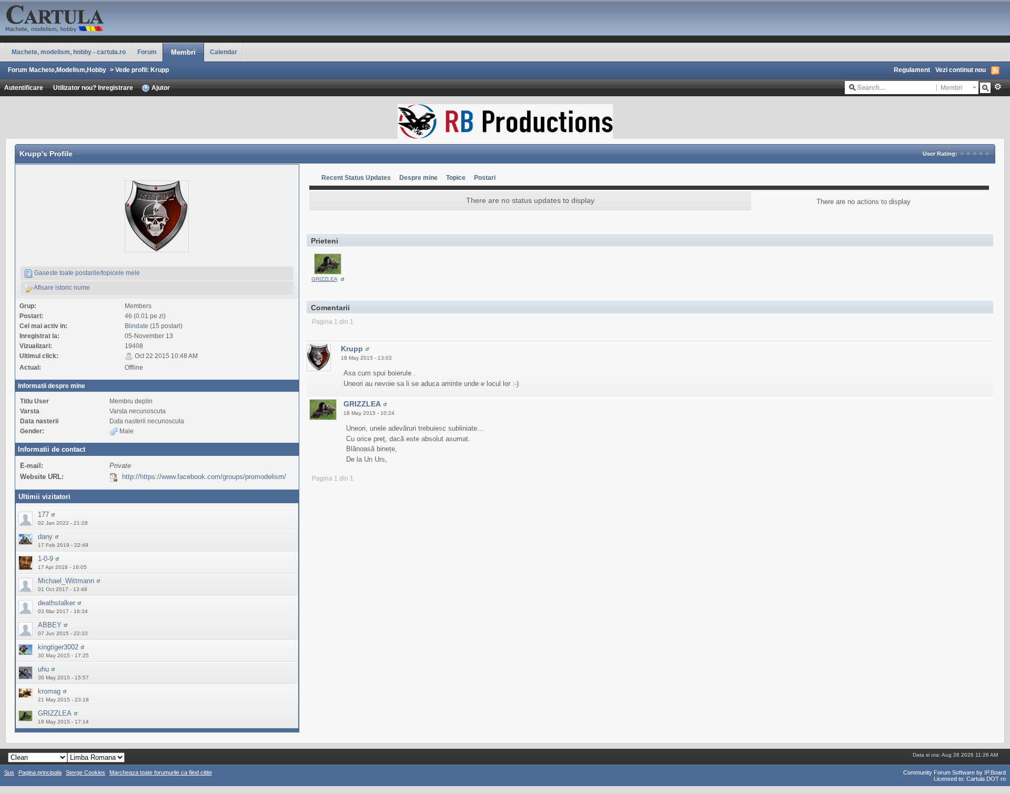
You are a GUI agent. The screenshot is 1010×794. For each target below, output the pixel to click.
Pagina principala (40, 772)
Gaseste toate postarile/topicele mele (86, 272)
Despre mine (418, 177)
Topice (456, 177)
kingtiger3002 (58, 647)
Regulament (912, 69)
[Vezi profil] (53, 514)
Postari (485, 177)
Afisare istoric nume (61, 287)
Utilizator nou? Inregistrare (93, 87)
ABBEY (50, 625)
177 (43, 514)
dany (45, 537)
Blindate (136, 325)
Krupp (352, 348)
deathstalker (56, 603)
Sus (9, 772)
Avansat (997, 87)
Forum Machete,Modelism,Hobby (57, 69)
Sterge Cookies (85, 772)
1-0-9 (45, 559)
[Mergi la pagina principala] (105, 17)
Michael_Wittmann (66, 581)
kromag (49, 691)
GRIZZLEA (55, 713)
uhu (43, 669)
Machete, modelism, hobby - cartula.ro (69, 51)
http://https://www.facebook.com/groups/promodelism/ (204, 477)
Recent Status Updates (356, 177)
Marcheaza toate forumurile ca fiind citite (160, 772)
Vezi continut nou (960, 69)
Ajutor (160, 87)
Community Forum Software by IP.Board (954, 772)
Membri (183, 52)
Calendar (223, 51)
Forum (147, 51)
